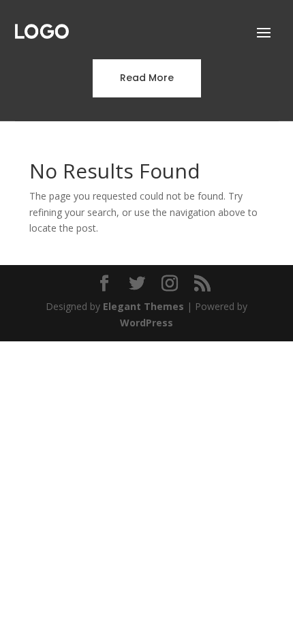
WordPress (146, 322)
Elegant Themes (143, 306)
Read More (147, 77)
